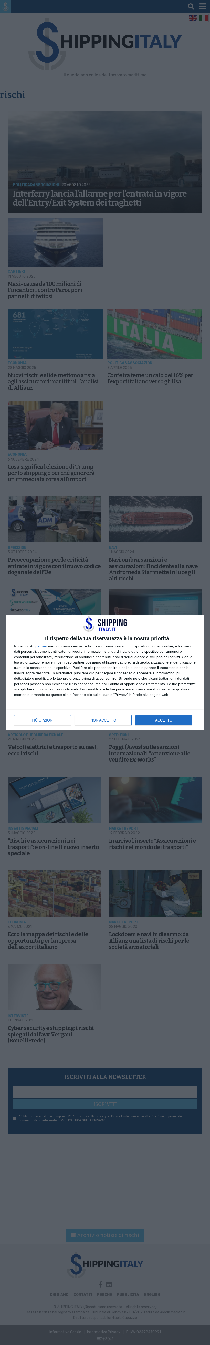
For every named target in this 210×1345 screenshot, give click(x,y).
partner (41, 646)
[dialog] (105, 672)
